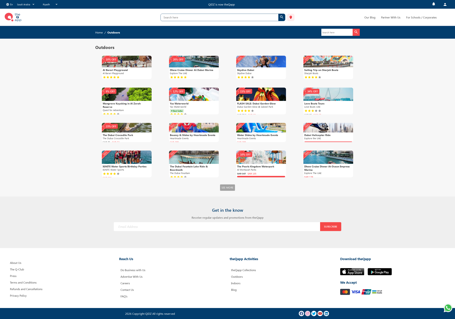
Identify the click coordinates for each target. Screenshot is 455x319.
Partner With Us (390, 17)
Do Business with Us (133, 270)
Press (13, 276)
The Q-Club (17, 269)
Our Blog (369, 17)
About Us (15, 263)
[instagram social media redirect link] (307, 313)
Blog (234, 290)
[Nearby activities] (291, 17)
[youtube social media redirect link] (320, 313)
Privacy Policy (18, 295)
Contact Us (127, 290)
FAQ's (124, 296)
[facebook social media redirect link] (301, 313)
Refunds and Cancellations (26, 289)
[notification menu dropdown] (434, 4)
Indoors (235, 283)
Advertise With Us (132, 276)
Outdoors (237, 276)
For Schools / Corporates (421, 17)
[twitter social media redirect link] (314, 313)
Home (99, 32)
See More (227, 187)
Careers (125, 283)
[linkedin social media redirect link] (326, 313)
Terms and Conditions (23, 282)
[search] (281, 17)
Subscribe (330, 226)
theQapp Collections (243, 270)
